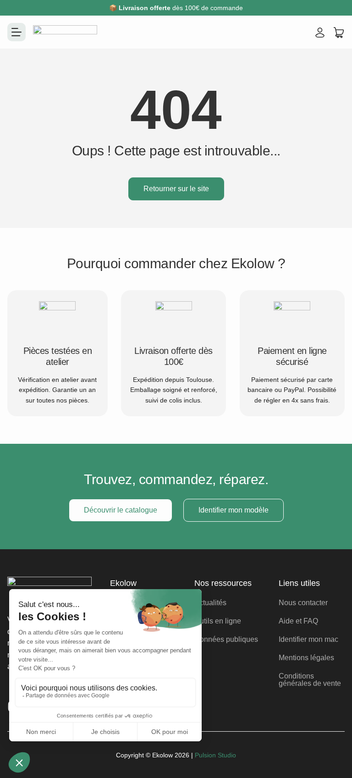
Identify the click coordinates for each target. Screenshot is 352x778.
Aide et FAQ (298, 621)
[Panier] (339, 33)
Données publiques (226, 639)
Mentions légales (306, 658)
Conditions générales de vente (310, 679)
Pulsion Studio (215, 755)
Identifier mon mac (308, 639)
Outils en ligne (217, 621)
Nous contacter (303, 603)
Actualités (210, 603)
